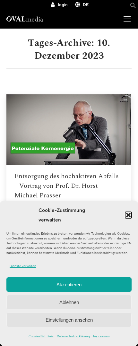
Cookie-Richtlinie (41, 336)
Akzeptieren (69, 284)
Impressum (101, 336)
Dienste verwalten (23, 266)
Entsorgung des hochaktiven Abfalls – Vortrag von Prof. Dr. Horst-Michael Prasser (66, 185)
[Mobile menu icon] (127, 18)
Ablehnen (69, 302)
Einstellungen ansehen (69, 320)
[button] (128, 215)
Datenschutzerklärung (73, 336)
